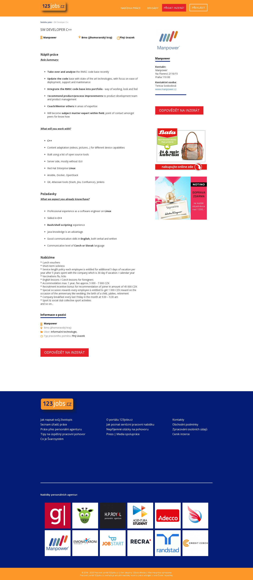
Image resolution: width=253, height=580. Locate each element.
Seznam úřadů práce (53, 424)
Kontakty (178, 420)
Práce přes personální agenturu (61, 429)
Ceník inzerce (181, 434)
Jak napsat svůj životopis (56, 420)
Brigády (152, 8)
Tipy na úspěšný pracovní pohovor (62, 434)
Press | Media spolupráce (123, 434)
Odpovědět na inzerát (64, 352)
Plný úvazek (127, 37)
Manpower (49, 37)
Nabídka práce (131, 8)
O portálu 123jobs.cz (119, 420)
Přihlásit (198, 7)
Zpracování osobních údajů (189, 429)
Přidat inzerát (174, 7)
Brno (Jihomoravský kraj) (97, 37)
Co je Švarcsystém (52, 439)
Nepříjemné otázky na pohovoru (127, 429)
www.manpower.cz (165, 89)
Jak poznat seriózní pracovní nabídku (130, 424)
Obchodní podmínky (185, 424)
